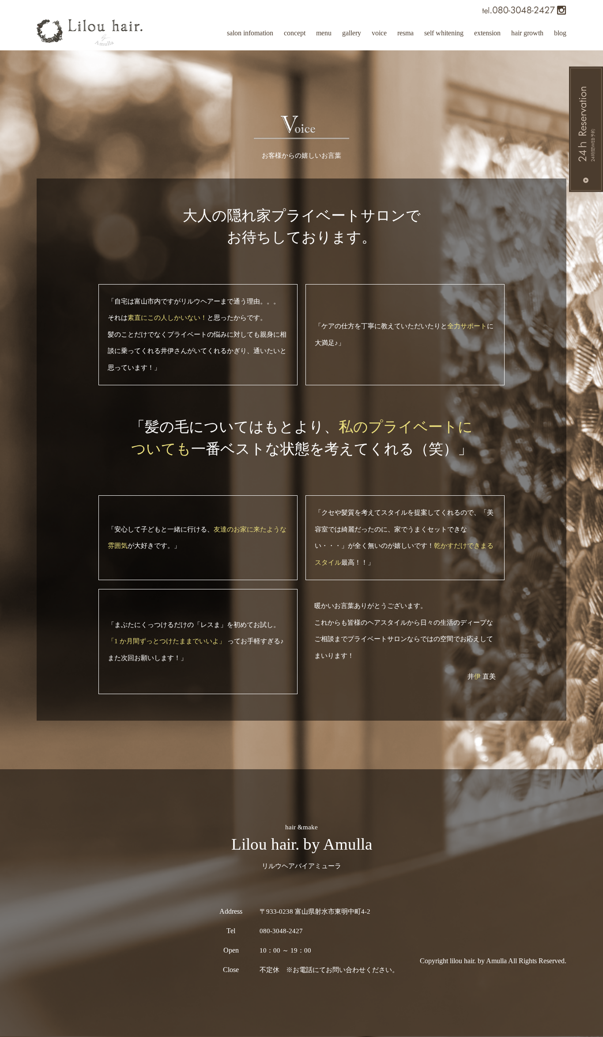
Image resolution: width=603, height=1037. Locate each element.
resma (405, 33)
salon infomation (250, 33)
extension (487, 33)
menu (324, 33)
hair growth (527, 33)
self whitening (444, 33)
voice (379, 33)
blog (560, 33)
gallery (351, 33)
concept (294, 33)
